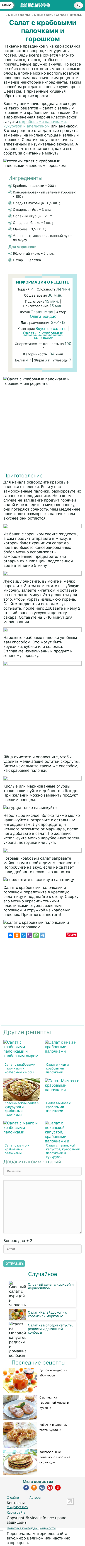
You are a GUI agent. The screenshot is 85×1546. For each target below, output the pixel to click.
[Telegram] (42, 935)
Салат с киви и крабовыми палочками (57, 1068)
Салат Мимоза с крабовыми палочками (58, 1106)
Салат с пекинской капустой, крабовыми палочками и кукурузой (63, 1151)
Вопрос (17, 1240)
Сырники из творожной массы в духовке (54, 1403)
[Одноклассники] (17, 935)
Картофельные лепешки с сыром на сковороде (54, 1457)
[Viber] (29, 935)
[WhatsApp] (36, 935)
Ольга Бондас (43, 316)
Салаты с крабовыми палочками (43, 335)
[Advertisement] (42, 430)
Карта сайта (16, 1512)
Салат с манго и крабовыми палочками (17, 1149)
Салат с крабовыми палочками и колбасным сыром (20, 1068)
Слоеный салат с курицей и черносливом (51, 1286)
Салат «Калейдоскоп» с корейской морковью (47, 1314)
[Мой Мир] (23, 935)
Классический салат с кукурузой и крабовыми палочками (22, 1108)
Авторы (35, 1497)
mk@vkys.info (17, 1507)
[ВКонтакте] (10, 935)
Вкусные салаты (51, 328)
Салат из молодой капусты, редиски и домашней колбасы (50, 1329)
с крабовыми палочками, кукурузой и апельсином (35, 123)
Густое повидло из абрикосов (53, 1372)
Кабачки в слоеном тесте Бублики (53, 1427)
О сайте (13, 1497)
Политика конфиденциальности (31, 1528)
